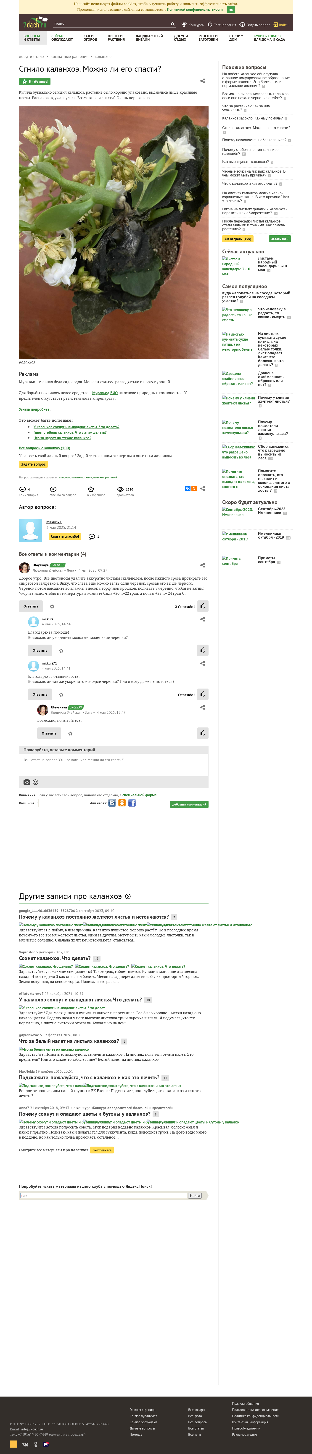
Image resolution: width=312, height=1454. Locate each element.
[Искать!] (172, 24)
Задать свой (279, 239)
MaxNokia (27, 1071)
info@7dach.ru (32, 1429)
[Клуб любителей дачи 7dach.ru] (36, 21)
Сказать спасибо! (65, 536)
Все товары (196, 1410)
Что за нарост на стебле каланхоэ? (62, 437)
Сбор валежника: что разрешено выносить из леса (273, 452)
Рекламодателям (244, 1434)
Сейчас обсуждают (143, 1422)
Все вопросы (197, 1422)
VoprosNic (27, 952)
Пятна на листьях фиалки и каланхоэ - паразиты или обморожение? (254, 211)
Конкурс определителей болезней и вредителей (132, 1107)
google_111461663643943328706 (47, 910)
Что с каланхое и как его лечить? (250, 183)
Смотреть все (102, 1150)
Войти (283, 24)
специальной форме (139, 795)
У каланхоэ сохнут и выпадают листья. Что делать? (76, 426)
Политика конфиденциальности (255, 1416)
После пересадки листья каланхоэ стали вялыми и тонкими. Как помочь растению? (253, 225)
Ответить (31, 606)
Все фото (195, 1416)
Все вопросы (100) (238, 239)
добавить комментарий (189, 804)
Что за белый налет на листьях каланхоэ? (69, 1040)
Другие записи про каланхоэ (70, 896)
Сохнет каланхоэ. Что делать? (55, 958)
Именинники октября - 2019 (271, 535)
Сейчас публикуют (143, 1416)
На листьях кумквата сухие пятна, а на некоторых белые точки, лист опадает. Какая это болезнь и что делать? (272, 349)
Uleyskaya (41, 565)
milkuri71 (49, 663)
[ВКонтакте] (187, 488)
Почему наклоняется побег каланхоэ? (254, 140)
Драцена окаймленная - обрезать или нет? (271, 379)
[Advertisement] (114, 852)
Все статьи (196, 1428)
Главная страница (142, 1410)
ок (231, 10)
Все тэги (194, 1434)
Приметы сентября (267, 560)
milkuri (47, 619)
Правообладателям (246, 1428)
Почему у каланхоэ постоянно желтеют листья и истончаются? (94, 916)
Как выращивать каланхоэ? (246, 162)
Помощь (136, 1434)
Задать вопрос (33, 464)
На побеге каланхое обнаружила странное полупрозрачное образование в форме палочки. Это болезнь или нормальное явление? (256, 80)
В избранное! (38, 81)
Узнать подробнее (34, 409)
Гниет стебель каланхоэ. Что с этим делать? (70, 432)
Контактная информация (250, 1422)
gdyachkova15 (30, 1035)
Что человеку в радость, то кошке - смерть (272, 313)
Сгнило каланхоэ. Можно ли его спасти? (256, 128)
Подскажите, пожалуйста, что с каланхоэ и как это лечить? (89, 1077)
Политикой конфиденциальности (195, 9)
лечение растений (105, 477)
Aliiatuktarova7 (31, 993)
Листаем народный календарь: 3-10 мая (272, 264)
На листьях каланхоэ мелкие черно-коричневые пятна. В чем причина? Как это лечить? (255, 197)
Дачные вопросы (142, 1428)
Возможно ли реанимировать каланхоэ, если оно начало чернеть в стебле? (255, 96)
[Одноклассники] (194, 488)
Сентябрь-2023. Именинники (272, 511)
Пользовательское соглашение (255, 1410)
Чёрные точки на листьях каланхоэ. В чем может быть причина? (254, 173)
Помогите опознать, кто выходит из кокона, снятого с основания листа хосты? (274, 480)
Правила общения (245, 1403)
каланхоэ (77, 477)
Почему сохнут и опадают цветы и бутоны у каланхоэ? (85, 1113)
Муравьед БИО (105, 392)
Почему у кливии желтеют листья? (274, 399)
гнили (88, 477)
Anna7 (24, 1107)
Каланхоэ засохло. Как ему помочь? (253, 118)
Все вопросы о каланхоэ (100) (44, 447)
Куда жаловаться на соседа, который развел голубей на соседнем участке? (256, 297)
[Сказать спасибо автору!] (203, 606)
